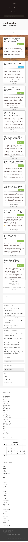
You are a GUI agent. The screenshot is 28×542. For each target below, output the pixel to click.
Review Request (14, 7)
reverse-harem (6, 509)
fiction (4, 486)
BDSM (4, 472)
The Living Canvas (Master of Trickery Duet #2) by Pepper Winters (13, 138)
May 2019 (5, 412)
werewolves (6, 524)
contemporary (6, 473)
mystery (5, 499)
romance (5, 511)
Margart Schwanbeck (9, 347)
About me (14, 12)
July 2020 (5, 398)
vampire (5, 522)
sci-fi (4, 513)
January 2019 (6, 416)
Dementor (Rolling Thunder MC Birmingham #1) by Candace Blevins (13, 114)
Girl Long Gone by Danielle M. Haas (13, 63)
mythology (6, 500)
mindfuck (5, 497)
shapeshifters (6, 515)
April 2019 (5, 414)
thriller (4, 518)
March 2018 (6, 434)
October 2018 (6, 421)
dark (4, 477)
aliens (4, 468)
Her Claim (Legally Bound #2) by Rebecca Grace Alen (13, 334)
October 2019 (6, 405)
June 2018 (5, 428)
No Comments (14, 58)
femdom (5, 484)
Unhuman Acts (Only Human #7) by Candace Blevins (12, 237)
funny (4, 488)
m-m (4, 490)
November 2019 (7, 403)
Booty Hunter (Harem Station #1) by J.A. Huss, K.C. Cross (13, 261)
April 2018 (5, 432)
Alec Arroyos (7, 338)
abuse (4, 466)
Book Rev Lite (10, 538)
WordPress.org (7, 385)
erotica (5, 481)
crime (4, 475)
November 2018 (7, 419)
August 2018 (6, 425)
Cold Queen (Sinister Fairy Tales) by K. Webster (13, 162)
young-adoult (6, 526)
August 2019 (6, 409)
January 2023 (6, 396)
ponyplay (5, 508)
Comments (8, 382)
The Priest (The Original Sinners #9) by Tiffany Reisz (12, 89)
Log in (5, 376)
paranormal (6, 504)
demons (5, 479)
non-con (5, 502)
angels (4, 470)
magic (4, 491)
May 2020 (5, 400)
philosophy (5, 506)
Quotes (14, 3)
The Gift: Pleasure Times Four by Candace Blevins (13, 187)
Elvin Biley (6, 352)
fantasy (5, 482)
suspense (5, 517)
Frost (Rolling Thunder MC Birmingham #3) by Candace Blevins (13, 40)
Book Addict (10, 23)
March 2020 (6, 401)
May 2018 (5, 430)
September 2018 (7, 423)
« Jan (8, 458)
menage (5, 495)
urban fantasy (6, 520)
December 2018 (7, 418)
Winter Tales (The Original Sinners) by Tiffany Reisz (13, 211)
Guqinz (5, 334)
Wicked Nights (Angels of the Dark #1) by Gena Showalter (13, 352)
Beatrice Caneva (8, 343)
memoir (5, 493)
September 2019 (7, 407)
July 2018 (5, 427)
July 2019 (5, 410)
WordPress (22, 538)
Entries (7, 379)
